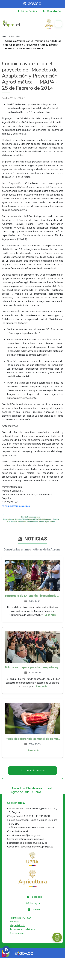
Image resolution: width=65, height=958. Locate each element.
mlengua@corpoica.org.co (16, 506)
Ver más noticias (35, 770)
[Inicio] (12, 23)
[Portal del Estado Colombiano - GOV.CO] (32, 3)
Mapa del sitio (17, 925)
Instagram (36, 903)
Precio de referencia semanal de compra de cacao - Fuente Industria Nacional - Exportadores (32, 739)
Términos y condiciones (22, 929)
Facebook (36, 897)
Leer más (50, 614)
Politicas (14, 921)
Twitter (36, 909)
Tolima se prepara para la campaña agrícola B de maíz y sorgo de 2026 (32, 667)
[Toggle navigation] (58, 23)
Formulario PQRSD (20, 918)
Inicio (4, 36)
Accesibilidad (17, 933)
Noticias (15, 36)
